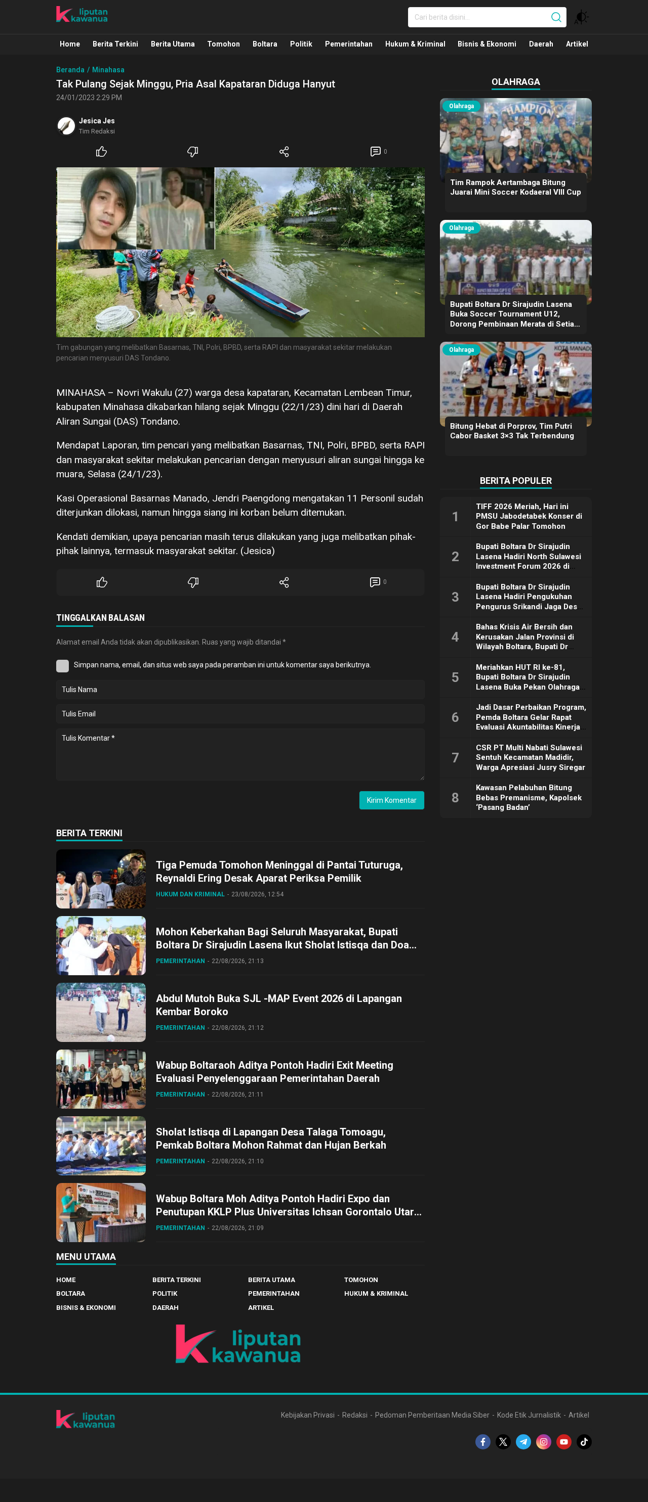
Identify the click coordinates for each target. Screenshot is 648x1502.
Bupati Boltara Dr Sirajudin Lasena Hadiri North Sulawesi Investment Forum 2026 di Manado (528, 561)
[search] (556, 17)
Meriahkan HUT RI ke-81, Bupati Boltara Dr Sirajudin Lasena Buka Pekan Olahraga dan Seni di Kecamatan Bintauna (528, 687)
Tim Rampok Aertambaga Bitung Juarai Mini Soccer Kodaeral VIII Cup (515, 187)
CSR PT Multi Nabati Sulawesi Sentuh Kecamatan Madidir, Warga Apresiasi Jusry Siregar (530, 757)
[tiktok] (584, 1441)
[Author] (66, 126)
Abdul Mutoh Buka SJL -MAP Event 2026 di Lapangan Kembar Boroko (279, 1005)
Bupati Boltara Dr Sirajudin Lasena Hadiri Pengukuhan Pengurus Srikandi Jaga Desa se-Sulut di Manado (528, 601)
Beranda (70, 70)
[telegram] (523, 1441)
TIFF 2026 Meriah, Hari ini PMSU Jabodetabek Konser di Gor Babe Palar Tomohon (529, 516)
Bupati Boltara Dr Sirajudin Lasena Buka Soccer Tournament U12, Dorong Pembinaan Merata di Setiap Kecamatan (514, 319)
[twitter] (503, 1441)
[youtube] (564, 1441)
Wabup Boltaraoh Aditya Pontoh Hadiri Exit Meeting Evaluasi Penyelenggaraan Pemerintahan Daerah (274, 1071)
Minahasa (108, 70)
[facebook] (483, 1441)
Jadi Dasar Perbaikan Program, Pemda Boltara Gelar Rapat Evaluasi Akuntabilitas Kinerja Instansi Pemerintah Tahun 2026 (531, 727)
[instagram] (543, 1441)
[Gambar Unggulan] (240, 252)
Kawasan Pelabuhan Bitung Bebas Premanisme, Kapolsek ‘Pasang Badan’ (529, 797)
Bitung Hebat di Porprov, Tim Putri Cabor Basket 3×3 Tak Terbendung (512, 431)
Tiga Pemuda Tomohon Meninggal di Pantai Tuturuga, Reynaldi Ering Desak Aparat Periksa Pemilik (279, 871)
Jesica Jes (97, 121)
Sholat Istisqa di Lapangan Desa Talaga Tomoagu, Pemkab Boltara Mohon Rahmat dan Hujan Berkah (271, 1138)
